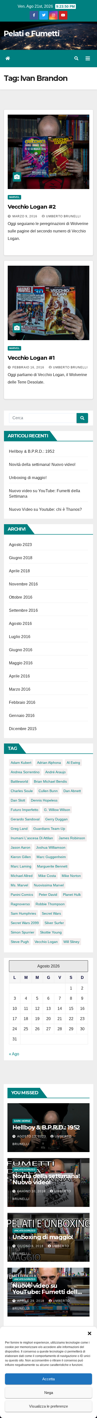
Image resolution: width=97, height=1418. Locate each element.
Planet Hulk (72, 895)
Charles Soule (22, 791)
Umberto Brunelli (63, 216)
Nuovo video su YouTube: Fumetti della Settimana (46, 1292)
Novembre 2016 (23, 584)
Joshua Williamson (50, 847)
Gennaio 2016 (22, 715)
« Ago (14, 1054)
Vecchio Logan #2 (31, 206)
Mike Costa (47, 876)
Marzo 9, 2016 (25, 216)
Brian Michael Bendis (50, 781)
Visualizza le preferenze (48, 1406)
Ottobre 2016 (20, 597)
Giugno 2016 (20, 650)
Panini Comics (22, 895)
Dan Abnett (72, 791)
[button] (89, 1332)
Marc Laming (21, 866)
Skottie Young (51, 932)
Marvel (14, 197)
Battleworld (19, 781)
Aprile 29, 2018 (31, 1301)
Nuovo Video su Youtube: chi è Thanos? (45, 509)
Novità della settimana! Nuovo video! (42, 464)
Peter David (48, 895)
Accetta (48, 1379)
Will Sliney (71, 942)
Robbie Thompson (50, 904)
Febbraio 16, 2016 (28, 367)
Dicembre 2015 (23, 729)
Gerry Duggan (56, 819)
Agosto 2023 (20, 545)
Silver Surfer (54, 923)
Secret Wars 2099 (25, 923)
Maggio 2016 (21, 663)
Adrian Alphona (49, 763)
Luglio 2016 (19, 637)
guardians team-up (49, 829)
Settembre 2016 (23, 610)
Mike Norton (71, 876)
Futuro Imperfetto (24, 810)
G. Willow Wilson (57, 810)
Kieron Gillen (21, 857)
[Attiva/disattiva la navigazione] (87, 58)
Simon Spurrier (22, 932)
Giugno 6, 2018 (31, 1246)
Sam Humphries (23, 913)
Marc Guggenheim (51, 857)
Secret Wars (51, 913)
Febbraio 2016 (22, 702)
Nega (48, 1392)
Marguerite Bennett (52, 866)
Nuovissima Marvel (49, 885)
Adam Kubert (21, 763)
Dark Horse (22, 1121)
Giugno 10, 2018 (32, 1191)
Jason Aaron (20, 847)
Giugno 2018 (20, 558)
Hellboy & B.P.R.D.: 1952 (31, 451)
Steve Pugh (20, 942)
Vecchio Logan (46, 942)
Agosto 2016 (20, 623)
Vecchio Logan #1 (31, 357)
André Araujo (55, 772)
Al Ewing (73, 763)
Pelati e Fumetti (31, 33)
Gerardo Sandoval (25, 819)
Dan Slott (18, 800)
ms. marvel (19, 885)
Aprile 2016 (19, 676)
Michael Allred (22, 876)
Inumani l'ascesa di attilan (32, 838)
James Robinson (72, 838)
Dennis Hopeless (44, 800)
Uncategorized (24, 1169)
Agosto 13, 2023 (32, 1136)
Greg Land (19, 829)
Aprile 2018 (19, 571)
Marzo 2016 (19, 689)
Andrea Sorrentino (25, 772)
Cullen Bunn (48, 791)
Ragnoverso (20, 904)
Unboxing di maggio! (28, 478)
